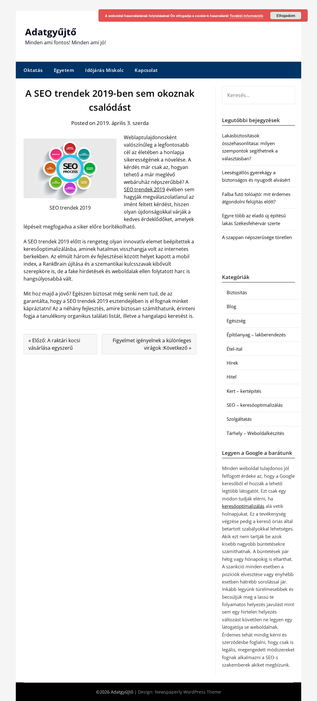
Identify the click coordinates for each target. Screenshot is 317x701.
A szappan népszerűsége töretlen (257, 237)
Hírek (232, 363)
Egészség (236, 320)
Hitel (232, 377)
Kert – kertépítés (244, 391)
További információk (246, 15)
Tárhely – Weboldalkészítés (255, 433)
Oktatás (33, 70)
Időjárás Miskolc (104, 70)
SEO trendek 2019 (144, 189)
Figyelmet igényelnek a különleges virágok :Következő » (152, 344)
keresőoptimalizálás (243, 506)
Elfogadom (285, 15)
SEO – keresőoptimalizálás (255, 405)
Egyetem (64, 70)
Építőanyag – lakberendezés (256, 334)
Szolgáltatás (239, 419)
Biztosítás (237, 292)
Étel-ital (234, 349)
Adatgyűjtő (50, 31)
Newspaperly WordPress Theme (188, 692)
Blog (231, 306)
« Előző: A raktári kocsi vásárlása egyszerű (54, 344)
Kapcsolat (146, 70)
